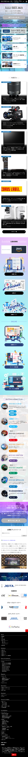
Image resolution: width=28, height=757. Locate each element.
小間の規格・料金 (4, 720)
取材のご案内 (4, 690)
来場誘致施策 (4, 728)
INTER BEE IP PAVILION (6, 670)
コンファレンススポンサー (6, 727)
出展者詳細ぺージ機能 (5, 729)
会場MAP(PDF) (4, 651)
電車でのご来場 (4, 702)
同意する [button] (14, 754)
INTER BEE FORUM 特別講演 (6, 664)
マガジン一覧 (14, 231)
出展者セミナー (4, 654)
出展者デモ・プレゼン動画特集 (6, 655)
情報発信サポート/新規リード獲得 (7, 726)
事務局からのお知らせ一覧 (5, 687)
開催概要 (3, 636)
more (24, 535)
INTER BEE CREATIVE (5, 669)
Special (3, 681)
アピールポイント (4, 712)
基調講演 (12, 411)
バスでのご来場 (4, 703)
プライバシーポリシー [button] (8, 752)
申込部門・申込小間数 (5, 721)
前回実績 (3, 732)
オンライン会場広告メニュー (6, 737)
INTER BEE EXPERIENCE (6, 666)
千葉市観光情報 (4, 707)
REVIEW (3, 696)
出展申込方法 (4, 722)
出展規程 (3, 719)
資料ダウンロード (4, 695)
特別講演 (12, 414)
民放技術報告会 (4, 671)
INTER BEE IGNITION (5, 668)
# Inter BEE (8, 102)
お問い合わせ (4, 739)
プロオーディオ (4, 677)
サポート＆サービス (4, 725)
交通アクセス (4, 701)
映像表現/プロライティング (6, 678)
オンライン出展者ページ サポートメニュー (8, 738)
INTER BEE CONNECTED (6, 667)
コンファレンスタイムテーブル (6, 660)
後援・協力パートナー (5, 640)
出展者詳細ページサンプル (6, 736)
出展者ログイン (4, 733)
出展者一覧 (3, 650)
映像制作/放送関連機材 (5, 679)
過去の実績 (3, 639)
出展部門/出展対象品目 (5, 713)
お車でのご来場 (4, 704)
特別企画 (3, 661)
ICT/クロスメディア (5, 680)
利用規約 (3, 744)
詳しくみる (12, 426)
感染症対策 (3, 645)
